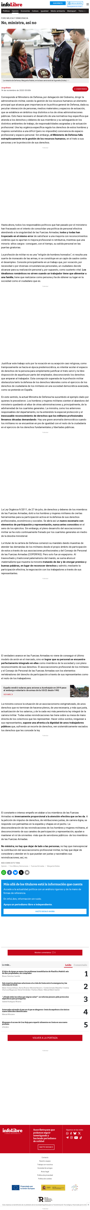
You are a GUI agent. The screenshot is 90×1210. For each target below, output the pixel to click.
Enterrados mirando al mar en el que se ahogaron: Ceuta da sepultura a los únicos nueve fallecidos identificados (35, 1010)
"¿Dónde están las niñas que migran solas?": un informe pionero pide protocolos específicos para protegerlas (35, 998)
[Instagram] (71, 1138)
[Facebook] (71, 1134)
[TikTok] (81, 1138)
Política (6, 11)
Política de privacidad (45, 1175)
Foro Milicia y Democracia (19, 866)
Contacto (45, 1157)
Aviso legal (45, 1172)
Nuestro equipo (45, 1161)
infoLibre (5, 1027)
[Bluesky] (74, 1133)
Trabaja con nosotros (45, 1164)
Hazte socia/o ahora (45, 911)
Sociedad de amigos (45, 1168)
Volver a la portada (45, 1037)
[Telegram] (67, 1138)
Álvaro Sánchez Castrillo (11, 976)
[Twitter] (79, 1133)
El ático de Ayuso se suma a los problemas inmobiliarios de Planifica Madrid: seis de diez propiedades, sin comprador (35, 972)
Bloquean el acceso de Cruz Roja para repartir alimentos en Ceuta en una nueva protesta (34, 1023)
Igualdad (44, 11)
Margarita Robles (53, 866)
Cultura (35, 11)
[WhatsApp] (67, 1133)
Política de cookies (45, 1179)
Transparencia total (74, 6)
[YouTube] (76, 1138)
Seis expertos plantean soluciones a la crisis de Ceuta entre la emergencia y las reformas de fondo (34, 984)
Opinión (15, 11)
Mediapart (71, 11)
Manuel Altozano (8, 1014)
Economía (25, 11)
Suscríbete (58, 3)
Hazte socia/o (46, 1147)
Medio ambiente (58, 11)
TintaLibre (83, 11)
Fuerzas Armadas (37, 866)
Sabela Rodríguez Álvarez (11, 1002)
